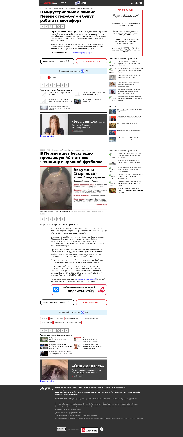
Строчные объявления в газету (113, 390)
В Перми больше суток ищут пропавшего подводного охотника (58, 339)
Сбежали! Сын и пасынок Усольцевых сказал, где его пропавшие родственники (130, 176)
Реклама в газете (104, 388)
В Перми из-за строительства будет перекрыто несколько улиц (60, 100)
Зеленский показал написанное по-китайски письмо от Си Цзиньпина (129, 117)
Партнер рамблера (73, 429)
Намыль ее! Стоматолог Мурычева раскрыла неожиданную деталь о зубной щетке (129, 155)
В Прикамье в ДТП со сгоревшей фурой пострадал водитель (126, 16)
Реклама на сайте (90, 388)
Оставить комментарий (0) (91, 61)
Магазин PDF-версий (119, 388)
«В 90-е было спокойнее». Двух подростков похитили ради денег (129, 161)
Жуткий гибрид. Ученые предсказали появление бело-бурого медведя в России (130, 70)
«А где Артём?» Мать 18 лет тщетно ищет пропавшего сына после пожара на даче (129, 169)
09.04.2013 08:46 (45, 8)
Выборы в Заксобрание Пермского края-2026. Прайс (95, 392)
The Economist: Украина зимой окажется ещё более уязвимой (127, 138)
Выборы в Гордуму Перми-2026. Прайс (127, 392)
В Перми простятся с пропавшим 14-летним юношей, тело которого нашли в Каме (60, 353)
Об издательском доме (63, 388)
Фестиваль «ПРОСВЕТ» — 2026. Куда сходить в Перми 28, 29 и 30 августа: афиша (126, 50)
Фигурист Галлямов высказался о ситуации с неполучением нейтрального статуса (126, 41)
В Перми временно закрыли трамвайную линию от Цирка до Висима (60, 108)
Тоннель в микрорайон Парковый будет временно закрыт (94, 93)
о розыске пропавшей (86, 279)
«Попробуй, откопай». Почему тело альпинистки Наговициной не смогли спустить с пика (129, 91)
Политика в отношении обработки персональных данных (71, 414)
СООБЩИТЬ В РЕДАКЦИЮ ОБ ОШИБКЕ (66, 394)
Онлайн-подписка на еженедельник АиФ (69, 390)
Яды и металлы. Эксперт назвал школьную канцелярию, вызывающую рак (128, 84)
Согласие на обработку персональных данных (68, 412)
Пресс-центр (77, 388)
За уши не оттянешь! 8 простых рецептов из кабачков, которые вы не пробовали (130, 190)
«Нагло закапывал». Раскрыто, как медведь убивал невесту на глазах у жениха (130, 98)
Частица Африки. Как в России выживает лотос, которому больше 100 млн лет (129, 63)
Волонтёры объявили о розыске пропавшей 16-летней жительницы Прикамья (93, 339)
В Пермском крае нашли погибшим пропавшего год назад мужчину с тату (60, 346)
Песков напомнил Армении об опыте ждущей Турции (129, 110)
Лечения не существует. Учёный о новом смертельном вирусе (129, 76)
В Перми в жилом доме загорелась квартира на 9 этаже (126, 24)
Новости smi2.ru (47, 136)
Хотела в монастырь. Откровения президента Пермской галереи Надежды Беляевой (126, 33)
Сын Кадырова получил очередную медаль (129, 131)
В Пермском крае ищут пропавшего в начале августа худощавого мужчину (92, 346)
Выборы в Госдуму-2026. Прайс (65, 392)
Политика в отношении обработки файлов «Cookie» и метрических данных (76, 415)
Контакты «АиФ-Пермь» (93, 390)
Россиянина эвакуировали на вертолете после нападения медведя (129, 124)
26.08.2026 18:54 (45, 150)
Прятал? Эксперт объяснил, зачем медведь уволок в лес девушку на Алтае (129, 183)
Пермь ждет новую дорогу (78, 53)
